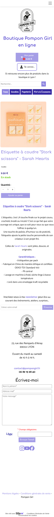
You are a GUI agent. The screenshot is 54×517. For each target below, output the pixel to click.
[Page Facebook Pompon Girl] (31, 448)
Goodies (15, 91)
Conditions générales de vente (36, 494)
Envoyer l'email (27, 440)
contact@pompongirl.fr (27, 368)
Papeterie (26, 91)
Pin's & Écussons (42, 91)
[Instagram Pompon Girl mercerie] (22, 448)
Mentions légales (10, 494)
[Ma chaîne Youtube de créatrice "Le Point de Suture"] (27, 448)
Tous (5, 91)
